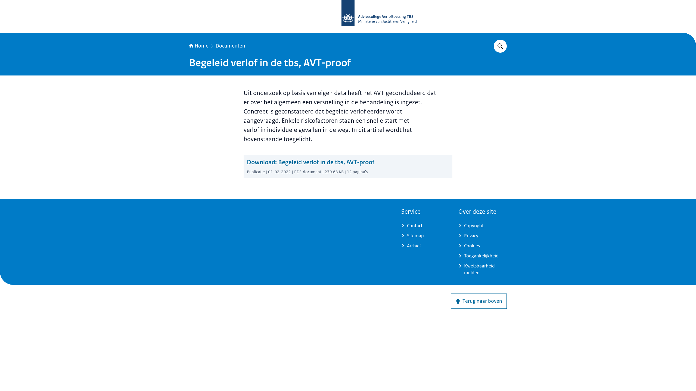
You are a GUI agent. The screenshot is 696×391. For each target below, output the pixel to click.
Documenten (230, 46)
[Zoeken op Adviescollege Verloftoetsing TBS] (500, 46)
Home (202, 46)
